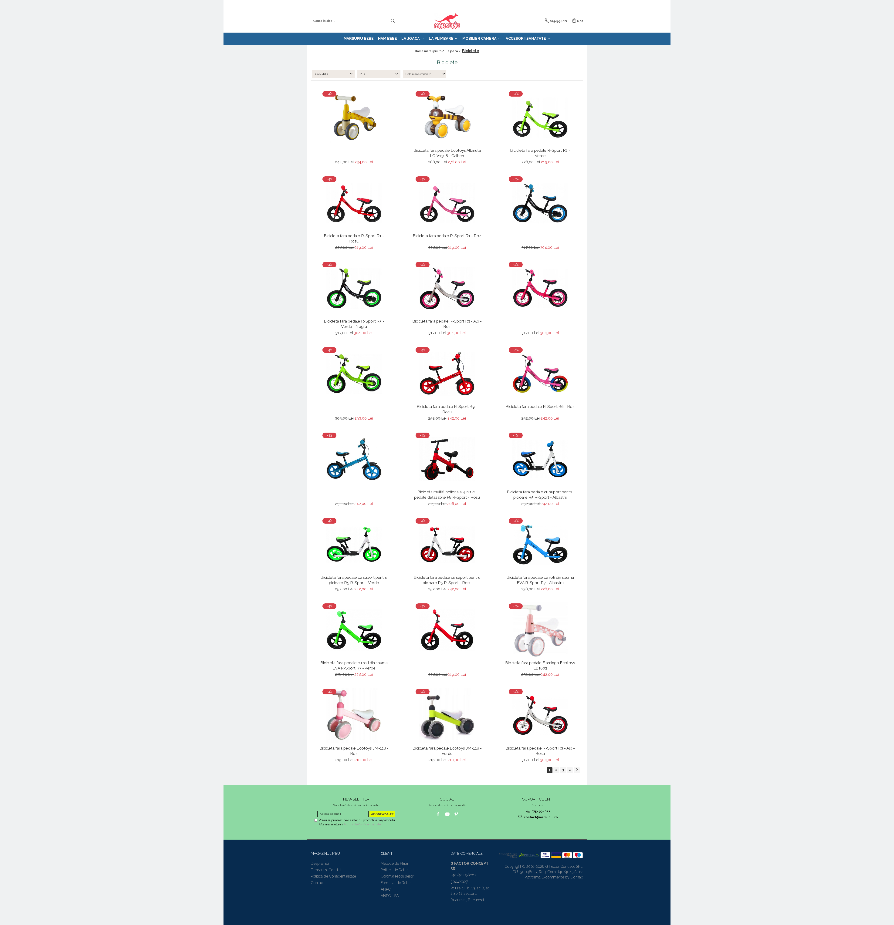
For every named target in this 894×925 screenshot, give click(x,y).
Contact (317, 883)
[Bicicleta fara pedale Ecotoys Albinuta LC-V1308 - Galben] (447, 117)
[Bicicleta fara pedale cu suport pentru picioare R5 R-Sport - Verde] (354, 544)
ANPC (386, 889)
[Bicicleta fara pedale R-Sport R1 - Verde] (540, 117)
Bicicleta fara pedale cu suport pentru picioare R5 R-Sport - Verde (354, 580)
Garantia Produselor (397, 876)
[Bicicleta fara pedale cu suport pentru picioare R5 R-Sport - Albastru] (540, 459)
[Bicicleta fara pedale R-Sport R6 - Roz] (540, 374)
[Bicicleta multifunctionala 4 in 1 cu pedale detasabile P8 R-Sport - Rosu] (447, 459)
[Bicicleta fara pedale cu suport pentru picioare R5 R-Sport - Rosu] (447, 544)
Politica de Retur (394, 870)
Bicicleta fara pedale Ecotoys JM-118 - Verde (447, 751)
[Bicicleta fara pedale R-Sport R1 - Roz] (447, 203)
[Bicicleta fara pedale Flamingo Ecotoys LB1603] (540, 630)
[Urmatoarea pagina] (577, 770)
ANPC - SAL (391, 896)
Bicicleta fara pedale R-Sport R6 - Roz (540, 406)
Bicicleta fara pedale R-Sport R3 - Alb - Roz (447, 324)
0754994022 (540, 811)
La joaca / (453, 51)
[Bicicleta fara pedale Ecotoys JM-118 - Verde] (447, 715)
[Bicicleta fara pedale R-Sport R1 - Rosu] (354, 203)
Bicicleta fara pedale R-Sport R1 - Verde (540, 153)
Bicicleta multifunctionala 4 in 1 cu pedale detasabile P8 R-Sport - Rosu (447, 494)
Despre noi (320, 863)
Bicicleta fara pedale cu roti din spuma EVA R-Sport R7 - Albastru (540, 580)
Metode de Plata (394, 863)
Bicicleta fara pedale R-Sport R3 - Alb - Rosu (540, 751)
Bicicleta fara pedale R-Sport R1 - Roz (447, 235)
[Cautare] (393, 21)
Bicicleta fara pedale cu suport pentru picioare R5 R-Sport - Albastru (540, 494)
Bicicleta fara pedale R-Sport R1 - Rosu (354, 238)
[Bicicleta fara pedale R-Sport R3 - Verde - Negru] (354, 288)
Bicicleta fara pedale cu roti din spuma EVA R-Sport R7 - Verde (354, 665)
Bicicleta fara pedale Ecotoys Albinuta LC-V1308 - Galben (447, 153)
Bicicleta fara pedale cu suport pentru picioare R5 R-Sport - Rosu (447, 580)
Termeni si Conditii (326, 870)
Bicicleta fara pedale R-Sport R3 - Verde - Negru (354, 324)
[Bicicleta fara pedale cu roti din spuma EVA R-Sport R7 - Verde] (354, 630)
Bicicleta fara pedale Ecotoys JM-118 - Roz (354, 751)
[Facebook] (438, 814)
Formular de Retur (396, 883)
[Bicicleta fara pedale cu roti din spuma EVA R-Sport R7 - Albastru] (540, 544)
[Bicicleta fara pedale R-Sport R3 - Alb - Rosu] (540, 715)
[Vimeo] (456, 814)
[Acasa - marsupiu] (447, 21)
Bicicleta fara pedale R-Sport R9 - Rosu (447, 409)
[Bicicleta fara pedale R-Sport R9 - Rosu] (447, 374)
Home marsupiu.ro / (430, 51)
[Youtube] (447, 814)
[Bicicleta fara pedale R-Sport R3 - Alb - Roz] (447, 288)
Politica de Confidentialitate (362, 824)
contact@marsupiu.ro (540, 817)
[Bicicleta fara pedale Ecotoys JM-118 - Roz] (354, 715)
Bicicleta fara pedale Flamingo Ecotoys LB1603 (540, 665)
